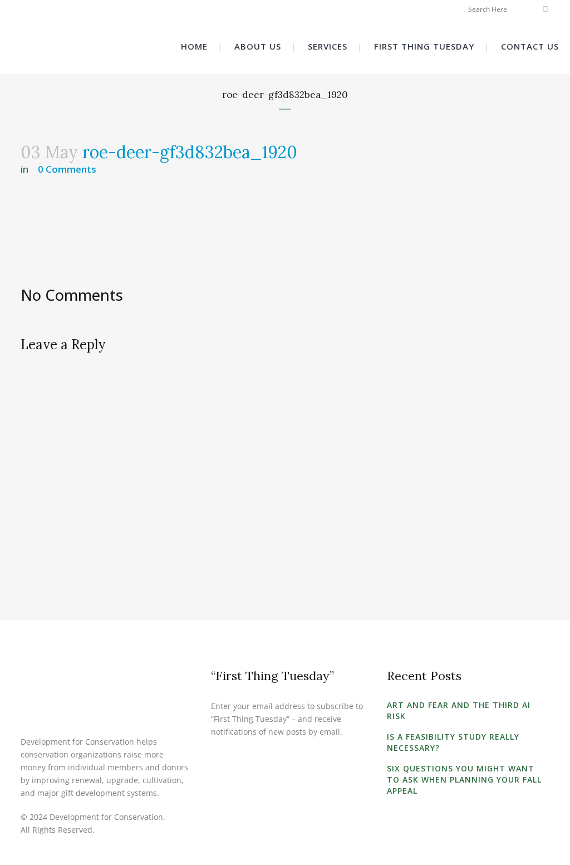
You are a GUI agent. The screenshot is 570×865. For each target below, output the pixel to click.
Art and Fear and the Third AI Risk (458, 710)
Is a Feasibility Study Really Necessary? (453, 742)
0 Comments (67, 169)
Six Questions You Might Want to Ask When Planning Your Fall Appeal (464, 779)
